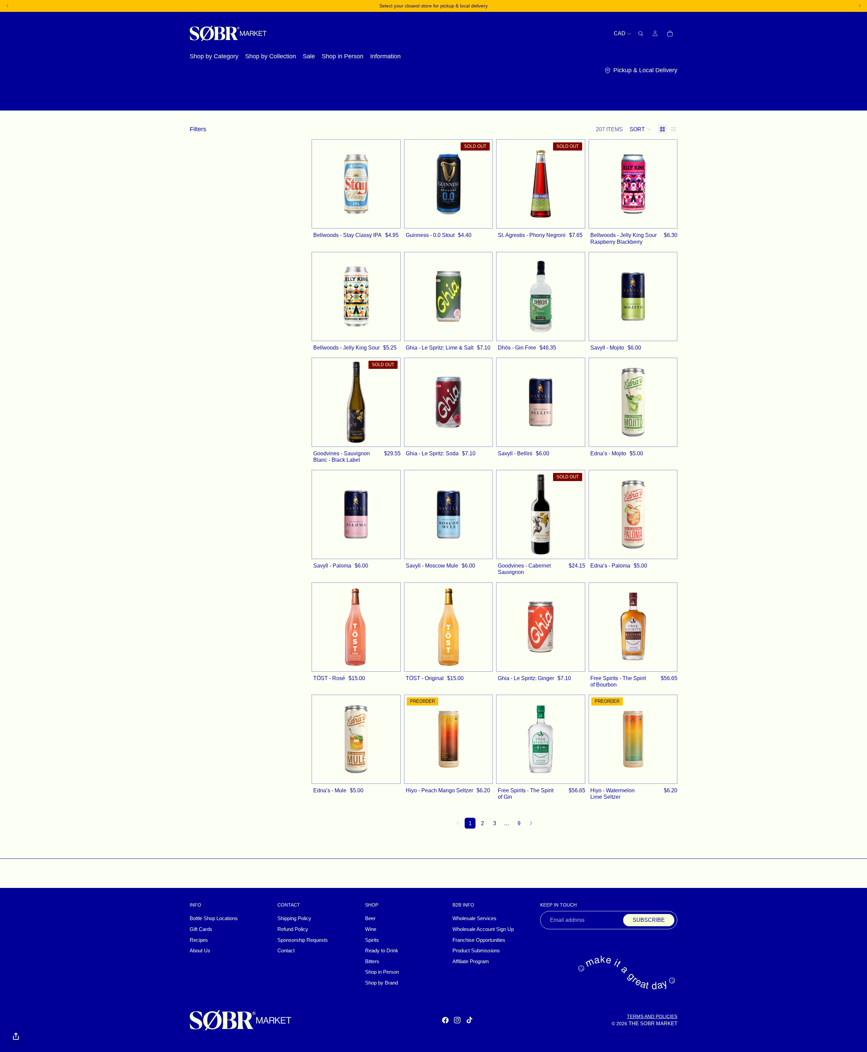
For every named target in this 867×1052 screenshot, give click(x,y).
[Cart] (669, 33)
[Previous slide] (322, 184)
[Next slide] (390, 184)
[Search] (640, 33)
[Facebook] (445, 1020)
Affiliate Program (470, 961)
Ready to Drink (381, 951)
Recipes (199, 940)
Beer (370, 918)
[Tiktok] (469, 1020)
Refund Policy (292, 929)
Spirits (372, 940)
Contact (286, 951)
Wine (370, 929)
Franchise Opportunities (478, 940)
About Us (200, 951)
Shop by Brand (381, 983)
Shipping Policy (294, 918)
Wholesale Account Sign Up (483, 929)
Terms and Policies (652, 1016)
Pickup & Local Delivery (645, 70)
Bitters (372, 961)
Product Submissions (476, 951)
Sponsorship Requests (302, 940)
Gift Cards (201, 929)
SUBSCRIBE (649, 920)
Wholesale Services (474, 918)
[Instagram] (457, 1020)
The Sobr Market (653, 1023)
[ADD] (391, 219)
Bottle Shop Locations (214, 918)
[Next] (531, 823)
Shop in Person (382, 972)
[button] (640, 129)
